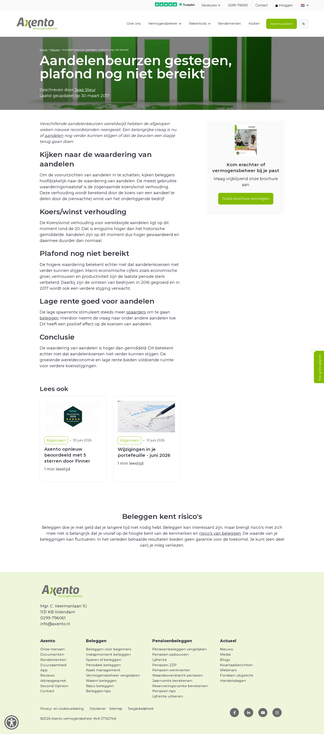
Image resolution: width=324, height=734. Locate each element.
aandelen (54, 135)
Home (43, 49)
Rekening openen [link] (281, 23)
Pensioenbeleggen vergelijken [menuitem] (179, 649)
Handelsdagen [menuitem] (233, 681)
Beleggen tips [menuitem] (98, 691)
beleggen (49, 318)
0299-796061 (238, 5)
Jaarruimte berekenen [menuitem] (172, 681)
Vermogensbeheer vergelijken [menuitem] (113, 675)
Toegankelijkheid (140, 709)
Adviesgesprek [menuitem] (53, 681)
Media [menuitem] (225, 654)
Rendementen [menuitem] (53, 660)
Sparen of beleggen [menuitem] (103, 660)
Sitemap (115, 709)
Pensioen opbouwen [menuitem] (170, 654)
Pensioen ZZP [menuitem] (164, 665)
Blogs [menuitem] (225, 660)
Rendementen (229, 24)
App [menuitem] (44, 670)
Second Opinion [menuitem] (54, 686)
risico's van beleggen (220, 533)
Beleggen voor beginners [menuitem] (108, 649)
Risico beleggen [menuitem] (100, 686)
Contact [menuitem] (47, 691)
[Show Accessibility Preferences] (11, 722)
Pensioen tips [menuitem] (163, 691)
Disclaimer (98, 709)
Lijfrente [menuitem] (159, 660)
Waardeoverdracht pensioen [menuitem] (177, 675)
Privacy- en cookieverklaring (62, 709)
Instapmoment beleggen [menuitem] (108, 654)
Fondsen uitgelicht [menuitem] (236, 675)
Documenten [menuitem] (52, 654)
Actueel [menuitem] (228, 640)
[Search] (303, 24)
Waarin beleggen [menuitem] (101, 681)
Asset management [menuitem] (103, 670)
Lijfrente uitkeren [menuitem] (167, 696)
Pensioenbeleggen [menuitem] (172, 640)
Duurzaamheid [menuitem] (53, 665)
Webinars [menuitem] (228, 670)
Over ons (134, 24)
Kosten (254, 24)
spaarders (136, 312)
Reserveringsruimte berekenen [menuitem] (180, 686)
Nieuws (55, 49)
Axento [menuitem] (47, 640)
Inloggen (285, 5)
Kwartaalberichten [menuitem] (236, 665)
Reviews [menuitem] (47, 675)
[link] (37, 23)
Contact (261, 5)
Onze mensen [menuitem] (52, 649)
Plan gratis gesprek (319, 367)
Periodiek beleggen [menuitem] (103, 665)
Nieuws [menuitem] (226, 649)
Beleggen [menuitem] (96, 640)
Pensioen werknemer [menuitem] (171, 670)
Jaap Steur (85, 89)
